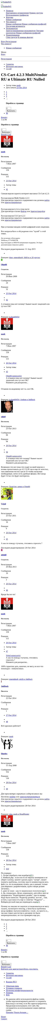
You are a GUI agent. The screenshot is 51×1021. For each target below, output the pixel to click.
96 (7, 113)
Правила (9, 11)
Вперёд (4, 117)
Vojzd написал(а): (13, 655)
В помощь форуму (25, 37)
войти (47, 200)
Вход (3, 54)
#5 (7, 539)
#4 (7, 452)
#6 (7, 590)
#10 (7, 869)
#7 (7, 651)
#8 (7, 722)
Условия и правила (14, 988)
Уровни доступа (36, 13)
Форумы (9, 17)
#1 (7, 189)
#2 (7, 300)
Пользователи (12, 28)
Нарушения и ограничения (17, 13)
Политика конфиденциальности (19, 990)
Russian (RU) (11, 982)
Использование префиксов (17, 15)
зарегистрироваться (13, 202)
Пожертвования (12, 35)
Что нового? (11, 22)
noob (19, 85)
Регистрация (6, 59)
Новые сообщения (13, 20)
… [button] (7, 98)
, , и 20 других (24, 257)
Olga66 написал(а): (14, 376)
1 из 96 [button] (4, 120)
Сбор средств (11, 37)
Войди (23, 211)
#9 (7, 789)
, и (22, 400)
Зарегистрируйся (38, 211)
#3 (7, 372)
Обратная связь (12, 986)
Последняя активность (15, 26)
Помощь (9, 993)
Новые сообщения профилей (34, 24)
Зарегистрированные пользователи (21, 31)
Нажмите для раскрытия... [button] (17, 382)
